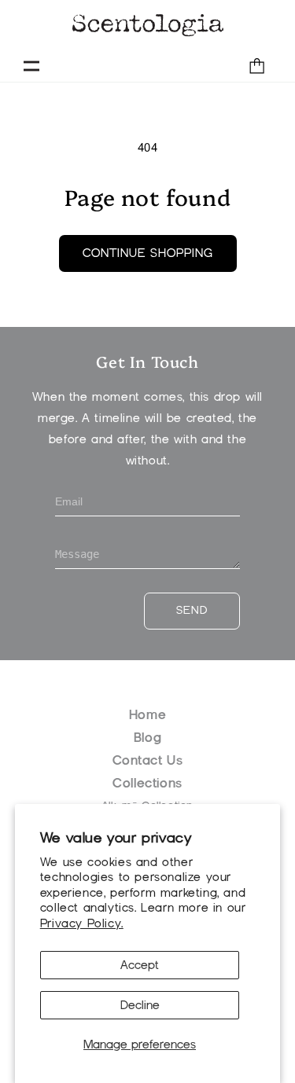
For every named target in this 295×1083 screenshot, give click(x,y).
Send (192, 610)
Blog (147, 737)
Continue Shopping (148, 253)
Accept (139, 965)
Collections (147, 783)
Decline (140, 1005)
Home (147, 714)
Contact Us (147, 760)
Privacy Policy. (82, 923)
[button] (31, 66)
